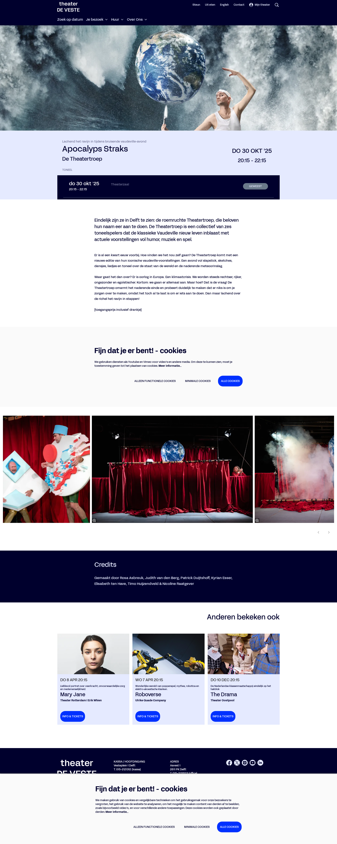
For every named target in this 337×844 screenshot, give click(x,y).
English (224, 5)
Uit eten (210, 5)
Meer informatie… (170, 366)
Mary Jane (72, 695)
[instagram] (245, 763)
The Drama (224, 695)
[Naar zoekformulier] (277, 5)
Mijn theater (262, 5)
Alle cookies (230, 381)
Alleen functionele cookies (155, 381)
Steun (196, 5)
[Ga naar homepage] (68, 7)
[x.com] (237, 763)
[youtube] (252, 763)
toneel (67, 170)
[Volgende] (329, 532)
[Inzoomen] (94, 520)
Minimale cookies (198, 381)
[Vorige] (318, 532)
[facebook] (229, 763)
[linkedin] (260, 763)
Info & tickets (72, 716)
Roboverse (148, 695)
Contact (239, 5)
